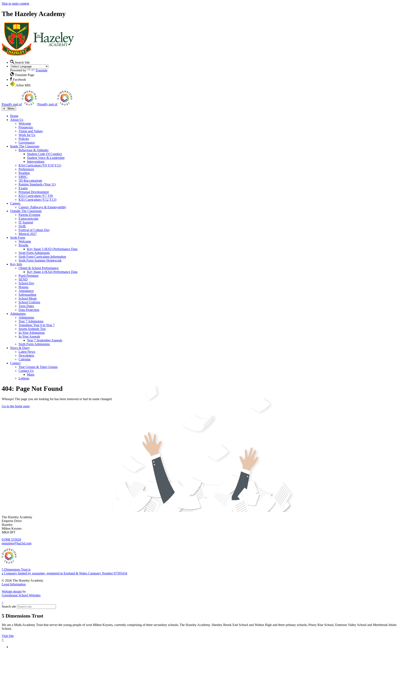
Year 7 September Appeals (44, 340)
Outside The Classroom (26, 211)
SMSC (23, 177)
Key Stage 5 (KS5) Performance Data (52, 249)
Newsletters (26, 355)
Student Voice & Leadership (46, 158)
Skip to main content (15, 3)
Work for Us (27, 135)
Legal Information (14, 584)
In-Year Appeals (29, 336)
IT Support (26, 222)
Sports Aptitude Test (32, 329)
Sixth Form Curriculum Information (42, 256)
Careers (15, 203)
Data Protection (29, 310)
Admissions (18, 313)
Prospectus (26, 127)
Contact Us (26, 370)
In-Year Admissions (32, 332)
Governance (27, 142)
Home (14, 116)
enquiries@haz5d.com (16, 543)
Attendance (26, 291)
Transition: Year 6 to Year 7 (37, 325)
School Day (26, 283)
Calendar (25, 359)
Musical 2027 (28, 234)
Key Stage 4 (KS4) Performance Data (52, 272)
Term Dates (26, 306)
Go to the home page (16, 406)
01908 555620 (11, 539)
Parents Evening (29, 215)
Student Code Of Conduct (44, 154)
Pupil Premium (28, 275)
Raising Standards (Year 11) (37, 184)
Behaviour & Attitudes (34, 150)
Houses (23, 287)
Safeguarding (27, 294)
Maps (30, 374)
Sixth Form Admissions (34, 253)
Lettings (24, 378)
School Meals (28, 298)
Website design (12, 591)
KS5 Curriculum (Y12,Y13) (37, 199)
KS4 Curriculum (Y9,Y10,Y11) (40, 165)
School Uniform (29, 302)
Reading (24, 173)
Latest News (27, 351)
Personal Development (34, 192)
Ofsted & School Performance (39, 268)
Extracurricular (28, 218)
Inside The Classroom (24, 146)
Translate (41, 70)
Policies (24, 138)
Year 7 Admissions (31, 321)
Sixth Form (17, 237)
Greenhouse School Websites (21, 595)
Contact (15, 363)
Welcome (25, 123)
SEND (23, 279)
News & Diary (20, 348)
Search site (9, 606)
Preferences (26, 169)
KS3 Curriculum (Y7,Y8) (36, 196)
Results (23, 245)
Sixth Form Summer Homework (40, 260)
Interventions (35, 161)
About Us (16, 119)
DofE (22, 226)
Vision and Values (31, 131)
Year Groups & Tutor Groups (38, 367)
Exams (23, 188)
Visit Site (8, 636)
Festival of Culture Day (34, 230)
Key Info (16, 264)
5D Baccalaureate (30, 180)
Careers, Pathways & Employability (42, 207)
